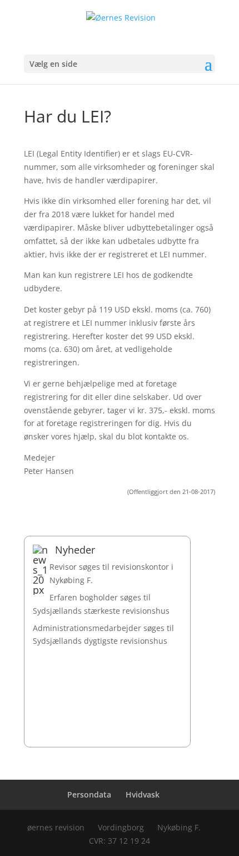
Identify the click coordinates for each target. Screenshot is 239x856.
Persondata (89, 794)
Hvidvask (143, 794)
